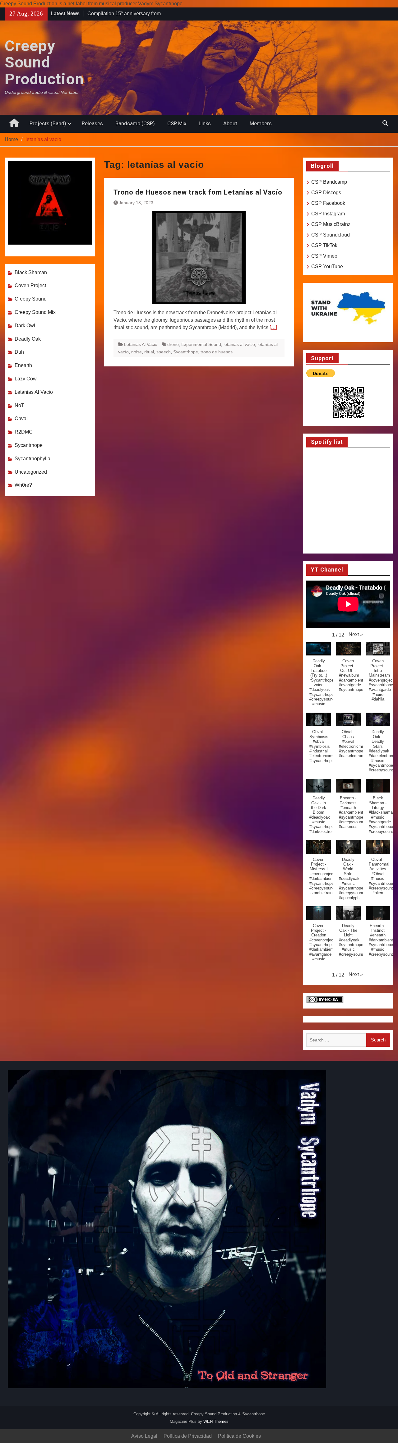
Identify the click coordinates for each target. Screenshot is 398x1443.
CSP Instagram (328, 213)
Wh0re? (23, 485)
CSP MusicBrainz (330, 224)
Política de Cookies (239, 1436)
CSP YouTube (327, 266)
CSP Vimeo (324, 256)
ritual (149, 351)
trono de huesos (217, 351)
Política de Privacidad (188, 1436)
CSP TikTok (324, 245)
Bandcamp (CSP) (135, 123)
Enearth (23, 365)
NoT (19, 405)
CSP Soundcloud (330, 234)
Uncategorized (31, 472)
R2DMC (24, 431)
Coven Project (30, 285)
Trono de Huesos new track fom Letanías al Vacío (197, 192)
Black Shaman (31, 272)
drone (173, 344)
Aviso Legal (144, 1436)
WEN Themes (216, 1421)
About (230, 123)
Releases (92, 123)
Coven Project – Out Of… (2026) (123, 13)
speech (163, 351)
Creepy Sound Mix (35, 312)
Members (261, 123)
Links (205, 123)
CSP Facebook (328, 203)
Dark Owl (25, 325)
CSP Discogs (326, 192)
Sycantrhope (185, 351)
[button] (355, 634)
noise (136, 351)
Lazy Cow (26, 378)
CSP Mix (176, 123)
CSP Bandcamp (329, 182)
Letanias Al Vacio (140, 344)
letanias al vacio (239, 344)
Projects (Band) (48, 123)
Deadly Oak (28, 339)
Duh (19, 352)
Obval (21, 418)
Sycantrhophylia (32, 458)
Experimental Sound (201, 344)
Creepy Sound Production (44, 62)
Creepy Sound (31, 298)
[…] (273, 327)
